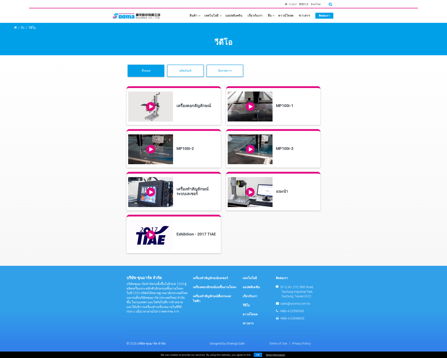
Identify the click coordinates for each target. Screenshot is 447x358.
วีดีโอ (246, 305)
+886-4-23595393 (292, 311)
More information (275, 354)
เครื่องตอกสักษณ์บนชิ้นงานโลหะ (214, 287)
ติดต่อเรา (324, 15)
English (293, 4)
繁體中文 (304, 4)
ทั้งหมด (146, 70)
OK (258, 354)
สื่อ (270, 15)
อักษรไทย (316, 4)
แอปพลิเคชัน (234, 15)
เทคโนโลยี (211, 15)
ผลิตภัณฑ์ (185, 70)
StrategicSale (235, 343)
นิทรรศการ (225, 70)
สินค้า (193, 15)
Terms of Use (278, 343)
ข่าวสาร (304, 15)
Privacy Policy (301, 343)
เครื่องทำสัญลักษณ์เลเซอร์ (210, 278)
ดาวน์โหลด (286, 15)
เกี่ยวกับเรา (255, 15)
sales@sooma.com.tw (295, 303)
